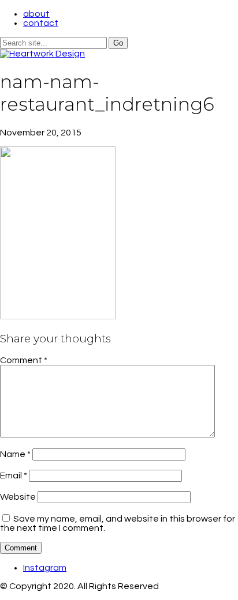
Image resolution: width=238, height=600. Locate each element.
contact (40, 23)
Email (13, 475)
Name (15, 454)
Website (18, 496)
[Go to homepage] (42, 53)
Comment (23, 360)
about (36, 13)
